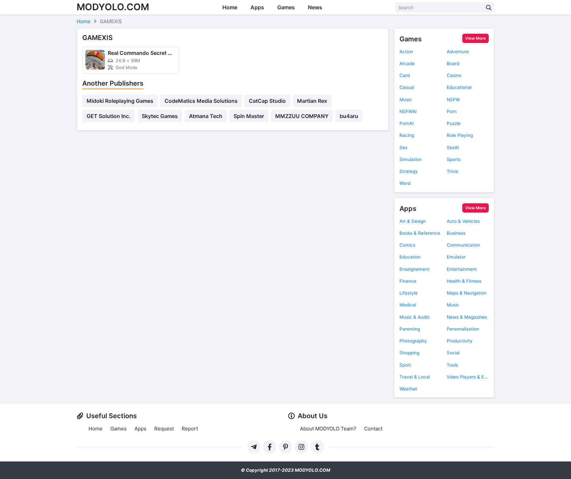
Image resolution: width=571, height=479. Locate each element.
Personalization (463, 329)
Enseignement (415, 269)
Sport (405, 365)
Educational (459, 87)
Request (164, 428)
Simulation (411, 159)
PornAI (407, 123)
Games (286, 7)
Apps (257, 7)
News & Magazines (467, 317)
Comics (407, 245)
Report (190, 428)
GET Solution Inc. (109, 116)
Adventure (458, 51)
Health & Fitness (464, 281)
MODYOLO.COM (113, 7)
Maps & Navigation (467, 293)
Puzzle (454, 123)
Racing (407, 135)
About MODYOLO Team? (328, 428)
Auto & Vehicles (463, 221)
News (315, 7)
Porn (452, 111)
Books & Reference (420, 233)
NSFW (453, 99)
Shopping (409, 352)
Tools (452, 365)
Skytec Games (160, 116)
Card (405, 75)
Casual (407, 87)
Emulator (456, 256)
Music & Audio (415, 317)
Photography (413, 340)
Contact (373, 428)
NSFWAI (408, 111)
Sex (403, 147)
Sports (454, 159)
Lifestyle (409, 293)
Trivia (452, 171)
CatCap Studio (267, 101)
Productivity (460, 340)
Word (405, 183)
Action (406, 51)
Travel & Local (415, 376)
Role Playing (460, 135)
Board (453, 63)
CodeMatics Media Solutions (201, 101)
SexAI (453, 147)
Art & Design (413, 221)
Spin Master (249, 116)
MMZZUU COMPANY (301, 116)
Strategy (409, 171)
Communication (463, 245)
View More (475, 38)
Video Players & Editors (468, 376)
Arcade (407, 63)
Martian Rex (312, 101)
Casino (454, 75)
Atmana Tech (205, 116)
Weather (408, 388)
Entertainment (462, 269)
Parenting (410, 329)
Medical (408, 304)
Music (406, 99)
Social (453, 352)
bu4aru (349, 116)
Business (456, 233)
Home (229, 7)
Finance (408, 281)
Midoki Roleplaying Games (120, 101)
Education (410, 256)
